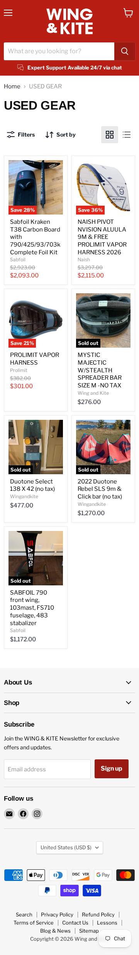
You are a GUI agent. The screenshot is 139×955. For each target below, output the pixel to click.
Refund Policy (98, 914)
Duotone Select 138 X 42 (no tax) (32, 485)
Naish (84, 259)
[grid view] (109, 134)
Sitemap (89, 931)
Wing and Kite (93, 393)
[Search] (124, 51)
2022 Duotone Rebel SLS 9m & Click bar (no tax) (100, 489)
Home (12, 86)
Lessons (107, 923)
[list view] (126, 134)
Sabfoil (17, 259)
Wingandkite (24, 496)
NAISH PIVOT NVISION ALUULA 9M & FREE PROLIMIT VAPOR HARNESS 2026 (102, 237)
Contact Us (75, 923)
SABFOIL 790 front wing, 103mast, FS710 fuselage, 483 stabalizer (32, 608)
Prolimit (18, 370)
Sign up (111, 768)
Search (24, 914)
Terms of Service (34, 923)
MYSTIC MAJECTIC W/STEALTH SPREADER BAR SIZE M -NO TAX (100, 370)
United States (66, 847)
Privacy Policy (57, 914)
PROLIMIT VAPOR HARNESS (34, 359)
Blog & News (55, 931)
